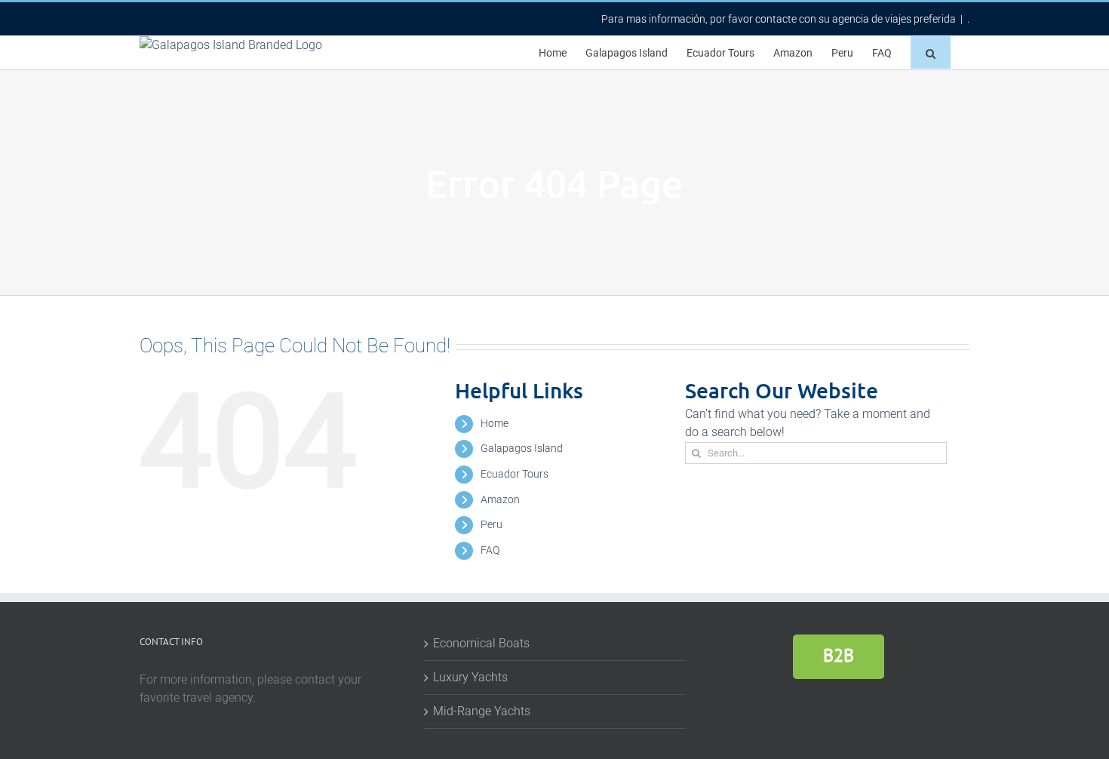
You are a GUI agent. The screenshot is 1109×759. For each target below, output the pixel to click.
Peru (491, 524)
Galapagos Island (522, 448)
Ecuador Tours (514, 474)
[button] (931, 52)
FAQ (490, 550)
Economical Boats (481, 643)
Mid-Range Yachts (481, 711)
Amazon (500, 499)
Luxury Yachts (470, 677)
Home (494, 423)
